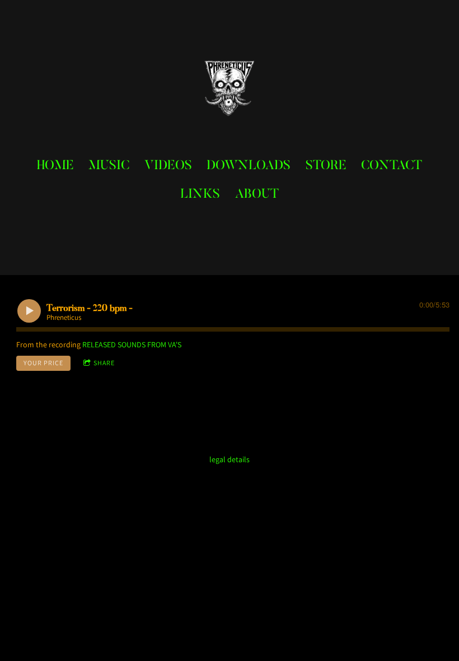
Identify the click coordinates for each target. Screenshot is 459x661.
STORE (326, 166)
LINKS (200, 194)
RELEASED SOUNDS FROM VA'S (131, 344)
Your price (43, 363)
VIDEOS (168, 166)
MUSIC (108, 166)
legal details (229, 459)
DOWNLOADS (249, 166)
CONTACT (391, 166)
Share (104, 363)
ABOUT (257, 194)
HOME (55, 166)
